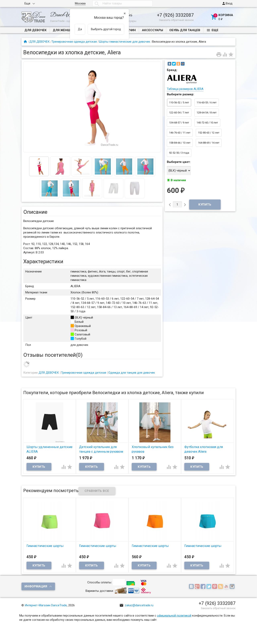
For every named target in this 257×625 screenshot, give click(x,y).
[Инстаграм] (233, 587)
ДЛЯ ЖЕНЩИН (64, 30)
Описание (35, 212)
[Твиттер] (209, 587)
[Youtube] (227, 587)
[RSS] (221, 587)
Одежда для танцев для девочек (131, 372)
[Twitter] (174, 64)
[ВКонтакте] (169, 64)
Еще (27, 3)
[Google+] (198, 587)
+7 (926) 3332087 (175, 15)
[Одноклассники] (178, 64)
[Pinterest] (215, 587)
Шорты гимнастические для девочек (124, 41)
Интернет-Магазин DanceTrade (46, 605)
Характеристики (43, 261)
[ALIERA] (182, 83)
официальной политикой (174, 615)
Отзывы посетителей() (53, 355)
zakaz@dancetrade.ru (136, 605)
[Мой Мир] (183, 64)
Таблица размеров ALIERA (185, 89)
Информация (35, 586)
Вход (227, 3)
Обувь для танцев (184, 30)
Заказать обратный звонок (176, 20)
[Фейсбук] (203, 587)
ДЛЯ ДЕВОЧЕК (35, 30)
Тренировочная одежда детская (74, 41)
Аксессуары (152, 30)
